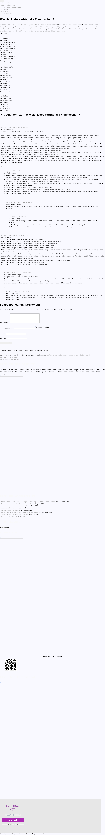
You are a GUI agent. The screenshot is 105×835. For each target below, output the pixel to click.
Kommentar (4, 323)
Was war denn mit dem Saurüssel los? (16, 504)
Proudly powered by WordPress (12, 834)
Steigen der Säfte (16, 31)
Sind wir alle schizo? (9, 357)
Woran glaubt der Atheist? (10, 359)
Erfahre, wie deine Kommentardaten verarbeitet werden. (69, 355)
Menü (2, 1)
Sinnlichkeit (94, 29)
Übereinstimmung (37, 31)
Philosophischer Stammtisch (28, 29)
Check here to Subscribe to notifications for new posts (25, 351)
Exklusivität (44, 27)
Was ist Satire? (7, 516)
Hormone (68, 27)
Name (2, 334)
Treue (27, 31)
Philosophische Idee (74, 25)
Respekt (43, 29)
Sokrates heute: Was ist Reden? (14, 506)
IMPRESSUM (5, 9)
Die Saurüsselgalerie (12, 7)
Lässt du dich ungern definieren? (14, 514)
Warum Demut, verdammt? (10, 510)
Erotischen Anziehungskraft (26, 27)
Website (3, 338)
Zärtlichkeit (50, 31)
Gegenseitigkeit (57, 27)
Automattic (45, 834)
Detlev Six (45, 25)
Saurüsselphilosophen (56, 29)
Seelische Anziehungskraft (77, 29)
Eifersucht (9, 27)
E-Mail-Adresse (7, 328)
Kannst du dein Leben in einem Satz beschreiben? (21, 512)
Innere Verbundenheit (80, 27)
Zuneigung (61, 31)
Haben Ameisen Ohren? (9, 508)
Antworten (24, 127)
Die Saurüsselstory (9, 5)
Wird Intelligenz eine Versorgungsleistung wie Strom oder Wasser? (28, 502)
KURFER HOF (8, 13)
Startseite (5, 3)
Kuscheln (94, 27)
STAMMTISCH (5, 11)
